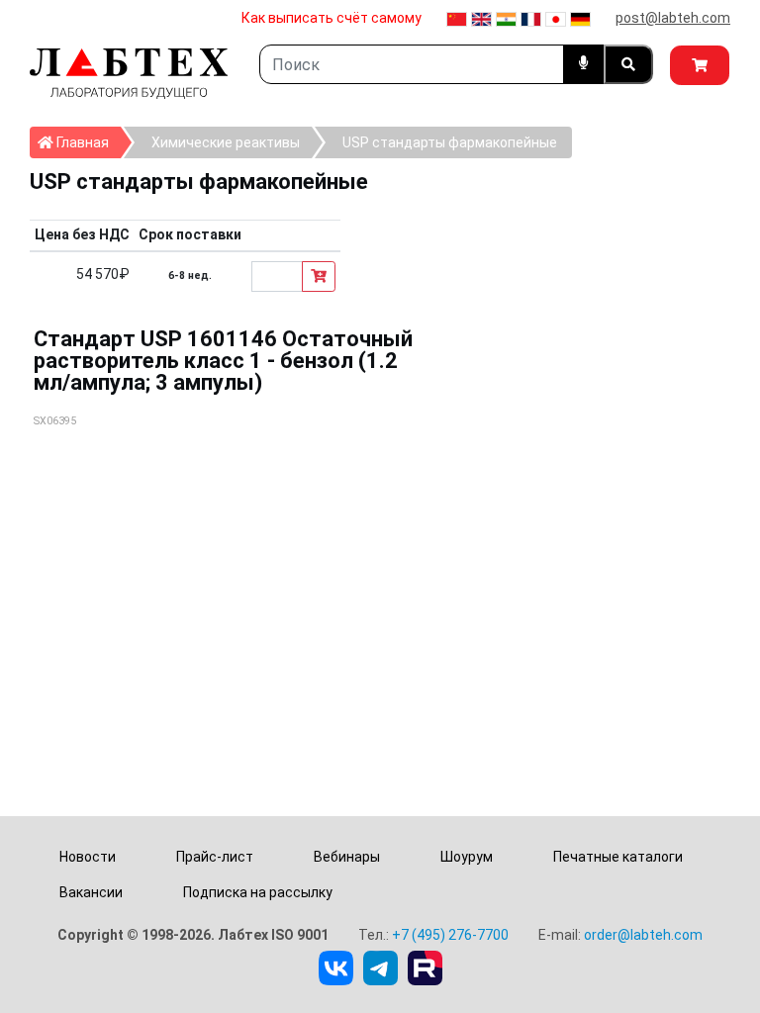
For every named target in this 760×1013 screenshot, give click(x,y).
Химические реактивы (225, 142)
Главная (87, 142)
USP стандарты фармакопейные (449, 142)
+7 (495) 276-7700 (450, 935)
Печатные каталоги (618, 857)
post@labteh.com (673, 18)
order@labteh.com (643, 935)
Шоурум (466, 857)
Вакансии (91, 892)
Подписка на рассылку (257, 892)
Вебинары (347, 857)
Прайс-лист (214, 857)
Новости (87, 857)
